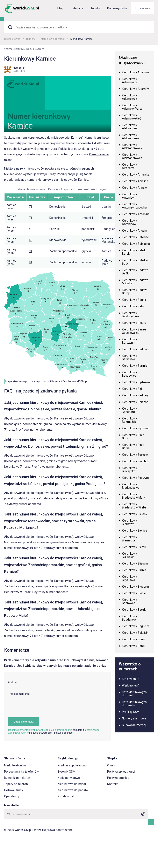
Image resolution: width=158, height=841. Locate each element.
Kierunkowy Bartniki (135, 365)
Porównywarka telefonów (21, 771)
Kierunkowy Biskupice (129, 555)
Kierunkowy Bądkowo (136, 382)
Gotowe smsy (13, 790)
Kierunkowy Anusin (134, 230)
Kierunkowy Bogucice (136, 626)
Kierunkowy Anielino (135, 181)
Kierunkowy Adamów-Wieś (131, 117)
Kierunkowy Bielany (134, 514)
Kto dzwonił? (130, 679)
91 (30, 251)
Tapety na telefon (16, 784)
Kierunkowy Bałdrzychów (130, 314)
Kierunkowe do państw (73, 790)
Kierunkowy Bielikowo (129, 522)
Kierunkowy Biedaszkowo (130, 486)
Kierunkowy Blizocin (135, 563)
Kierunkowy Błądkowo (129, 578)
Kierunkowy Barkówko (129, 357)
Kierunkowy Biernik (134, 547)
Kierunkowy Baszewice (129, 374)
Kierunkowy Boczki (134, 609)
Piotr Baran (19, 67)
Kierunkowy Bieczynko (129, 469)
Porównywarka (117, 8)
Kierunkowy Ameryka (136, 174)
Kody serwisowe (69, 778)
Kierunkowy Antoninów (129, 222)
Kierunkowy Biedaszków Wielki (134, 505)
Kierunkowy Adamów (136, 88)
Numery (30, 38)
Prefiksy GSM (130, 711)
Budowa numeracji (134, 725)
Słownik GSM (66, 771)
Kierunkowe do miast (53, 38)
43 (30, 229)
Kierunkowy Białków (135, 454)
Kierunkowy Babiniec (135, 237)
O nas (111, 765)
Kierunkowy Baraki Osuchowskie (134, 331)
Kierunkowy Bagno (134, 299)
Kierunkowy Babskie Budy (135, 262)
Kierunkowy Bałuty (134, 322)
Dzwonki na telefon (17, 778)
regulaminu (79, 730)
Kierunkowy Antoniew (129, 196)
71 (30, 206)
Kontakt (112, 784)
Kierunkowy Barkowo (135, 349)
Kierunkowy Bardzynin (129, 341)
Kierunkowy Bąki (132, 388)
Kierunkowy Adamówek (129, 97)
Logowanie (142, 8)
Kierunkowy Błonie (134, 593)
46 (30, 240)
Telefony (77, 8)
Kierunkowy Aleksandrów (130, 136)
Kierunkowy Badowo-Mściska (135, 281)
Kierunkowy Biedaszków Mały (133, 496)
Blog (60, 8)
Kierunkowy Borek (133, 646)
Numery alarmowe (134, 718)
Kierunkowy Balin (133, 306)
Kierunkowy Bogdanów (129, 618)
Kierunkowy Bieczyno (136, 477)
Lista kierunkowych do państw (134, 703)
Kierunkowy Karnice (81, 38)
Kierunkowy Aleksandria (129, 126)
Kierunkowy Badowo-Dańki (135, 271)
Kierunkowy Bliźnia (134, 570)
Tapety (95, 8)
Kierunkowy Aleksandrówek (132, 146)
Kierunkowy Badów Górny (134, 291)
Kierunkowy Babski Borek (134, 252)
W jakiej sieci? (130, 685)
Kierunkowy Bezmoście (129, 420)
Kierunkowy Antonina (136, 214)
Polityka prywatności (121, 771)
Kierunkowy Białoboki (136, 461)
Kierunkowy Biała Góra (133, 436)
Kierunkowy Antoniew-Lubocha (134, 206)
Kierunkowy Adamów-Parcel (132, 107)
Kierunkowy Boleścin (135, 632)
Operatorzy (11, 796)
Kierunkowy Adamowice (130, 80)
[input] (57, 683)
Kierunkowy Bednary (135, 395)
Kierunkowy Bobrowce (129, 601)
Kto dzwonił (66, 796)
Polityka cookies (118, 778)
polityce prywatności (40, 732)
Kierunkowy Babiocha (136, 243)
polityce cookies (63, 732)
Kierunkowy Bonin (133, 639)
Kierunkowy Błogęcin (135, 586)
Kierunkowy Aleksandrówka (132, 156)
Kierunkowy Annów (134, 187)
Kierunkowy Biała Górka (133, 446)
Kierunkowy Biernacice (129, 538)
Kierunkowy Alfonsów (129, 166)
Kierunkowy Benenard (129, 410)
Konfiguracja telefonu (72, 765)
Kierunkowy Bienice (134, 530)
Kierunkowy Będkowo (136, 428)
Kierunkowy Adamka (135, 72)
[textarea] (57, 702)
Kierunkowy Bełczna (135, 402)
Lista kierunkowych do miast (134, 693)
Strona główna (12, 38)
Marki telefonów (15, 765)
